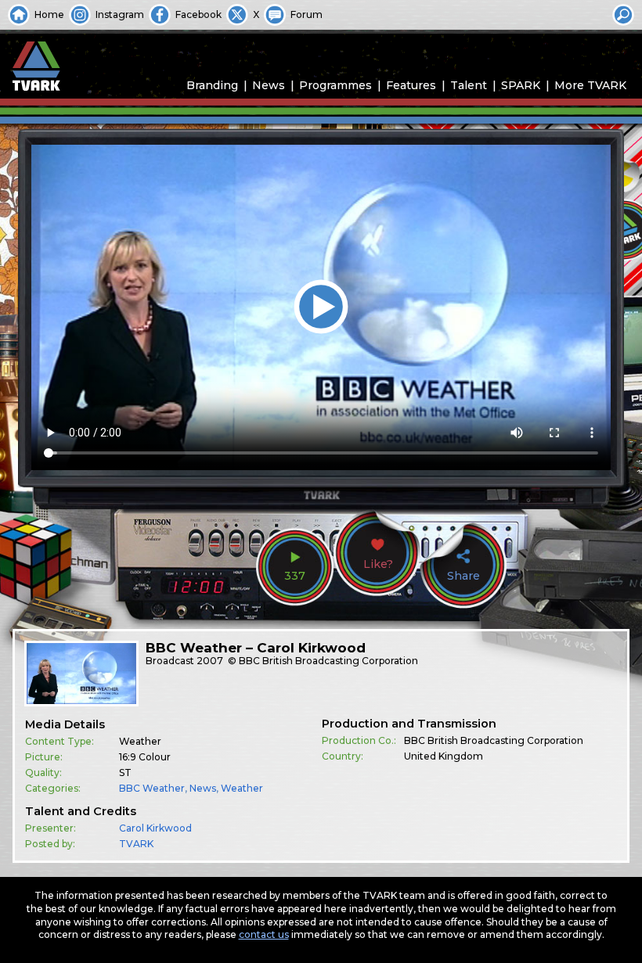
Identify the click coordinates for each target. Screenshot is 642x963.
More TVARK (590, 85)
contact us (264, 934)
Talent (468, 85)
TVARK (136, 844)
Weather (242, 788)
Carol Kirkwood (155, 828)
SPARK (520, 85)
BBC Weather (152, 788)
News (268, 85)
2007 (210, 661)
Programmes (335, 85)
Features (411, 85)
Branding (212, 85)
